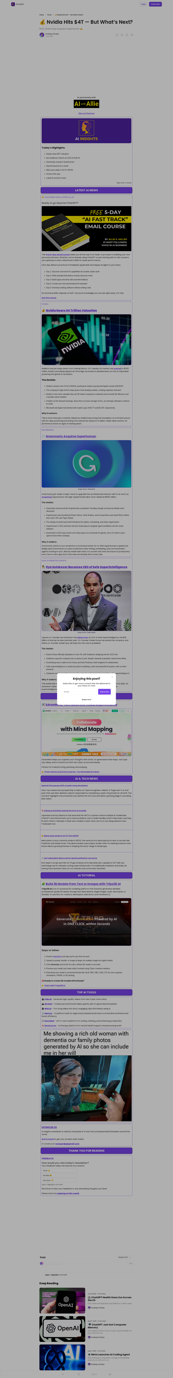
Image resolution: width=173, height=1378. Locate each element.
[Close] (112, 677)
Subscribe (104, 692)
